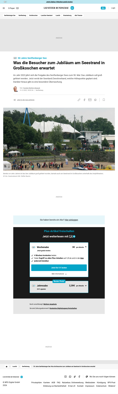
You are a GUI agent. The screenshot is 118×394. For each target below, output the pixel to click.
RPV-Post (111, 382)
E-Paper (11, 8)
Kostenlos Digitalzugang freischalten (63, 308)
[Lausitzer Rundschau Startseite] (59, 8)
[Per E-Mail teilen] (90, 100)
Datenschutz (101, 386)
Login (113, 8)
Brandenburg (67, 15)
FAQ (58, 382)
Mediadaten (90, 382)
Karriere (46, 382)
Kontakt (80, 386)
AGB (53, 382)
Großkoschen (33, 15)
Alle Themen (78, 15)
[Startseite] (7, 366)
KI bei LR (71, 386)
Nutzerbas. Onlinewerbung (73, 382)
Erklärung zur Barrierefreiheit (54, 386)
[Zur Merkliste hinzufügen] (103, 100)
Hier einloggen (71, 220)
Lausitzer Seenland (46, 15)
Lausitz (58, 15)
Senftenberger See (9, 15)
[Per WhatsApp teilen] (95, 100)
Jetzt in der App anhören (25, 100)
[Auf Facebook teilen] (84, 100)
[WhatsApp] (70, 376)
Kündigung (101, 382)
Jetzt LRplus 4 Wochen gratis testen (59, 2)
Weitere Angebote (50, 304)
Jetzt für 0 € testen (59, 268)
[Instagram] (65, 376)
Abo (103, 8)
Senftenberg (22, 15)
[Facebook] (79, 376)
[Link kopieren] (79, 100)
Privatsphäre (36, 382)
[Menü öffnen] (4, 8)
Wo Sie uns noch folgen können (102, 377)
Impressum (89, 386)
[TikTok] (75, 376)
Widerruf (111, 386)
